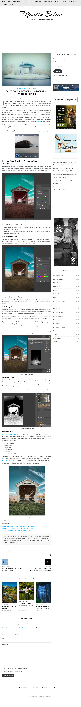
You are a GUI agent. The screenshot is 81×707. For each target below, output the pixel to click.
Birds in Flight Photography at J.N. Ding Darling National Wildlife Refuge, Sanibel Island (26, 605)
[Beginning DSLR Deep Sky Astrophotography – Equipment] (48, 562)
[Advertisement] (40, 38)
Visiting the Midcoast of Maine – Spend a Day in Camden (9, 606)
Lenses (56, 1)
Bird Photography (58, 279)
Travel (24, 1)
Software (55, 331)
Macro (55, 290)
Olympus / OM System (59, 301)
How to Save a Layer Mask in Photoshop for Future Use (17, 528)
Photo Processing (48, 1)
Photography (56, 323)
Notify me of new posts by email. (13, 671)
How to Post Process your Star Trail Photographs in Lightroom (19, 526)
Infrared (20, 88)
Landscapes (56, 286)
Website (38, 628)
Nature (30, 1)
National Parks (57, 294)
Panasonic (56, 305)
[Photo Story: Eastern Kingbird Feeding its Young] (5, 562)
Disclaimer (63, 1)
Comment (5, 644)
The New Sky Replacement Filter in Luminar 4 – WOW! (17, 530)
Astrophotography (58, 275)
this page (38, 121)
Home (3, 1)
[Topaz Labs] (26, 146)
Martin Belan (40, 14)
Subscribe (57, 71)
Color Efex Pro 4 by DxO (9, 434)
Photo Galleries (16, 1)
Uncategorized (57, 338)
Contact (5, 4)
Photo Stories (57, 319)
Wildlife (55, 342)
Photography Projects (59, 327)
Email (21, 628)
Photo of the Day (58, 312)
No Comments (30, 98)
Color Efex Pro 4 (6, 460)
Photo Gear (38, 1)
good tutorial (37, 132)
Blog (9, 1)
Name (4, 628)
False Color (6, 551)
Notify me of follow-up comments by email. (15, 668)
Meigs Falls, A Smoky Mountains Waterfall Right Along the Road (42, 606)
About (11, 4)
